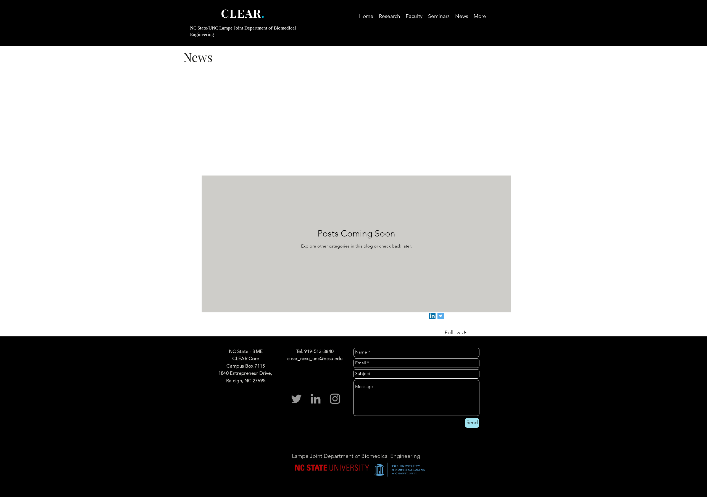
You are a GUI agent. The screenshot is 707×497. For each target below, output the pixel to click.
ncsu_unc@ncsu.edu (321, 358)
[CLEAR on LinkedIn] (432, 316)
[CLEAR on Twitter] (440, 316)
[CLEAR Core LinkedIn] (316, 399)
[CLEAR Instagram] (335, 399)
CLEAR (241, 13)
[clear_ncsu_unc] (296, 399)
